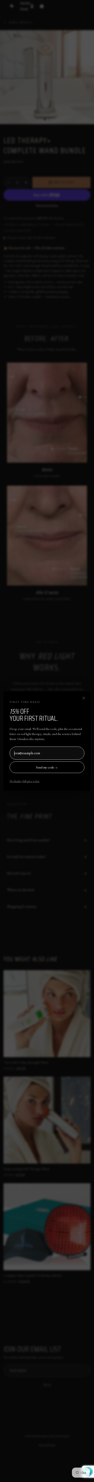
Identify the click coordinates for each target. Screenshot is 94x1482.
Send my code (47, 767)
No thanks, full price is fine (25, 781)
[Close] (83, 698)
